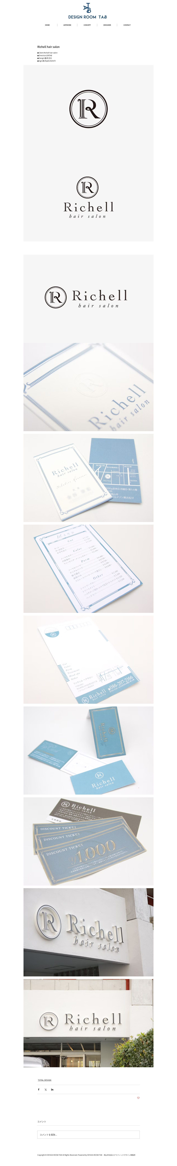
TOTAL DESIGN (44, 1080)
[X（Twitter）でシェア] (45, 1089)
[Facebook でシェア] (38, 1089)
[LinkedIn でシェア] (52, 1089)
